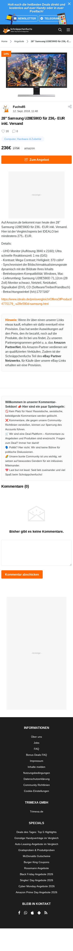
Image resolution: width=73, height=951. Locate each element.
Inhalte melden (36, 766)
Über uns (36, 736)
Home (4, 41)
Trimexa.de (36, 811)
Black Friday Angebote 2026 (36, 874)
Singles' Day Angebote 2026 (36, 880)
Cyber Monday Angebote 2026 (37, 886)
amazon (29, 148)
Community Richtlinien (36, 784)
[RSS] (45, 913)
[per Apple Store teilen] (32, 913)
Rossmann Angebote (36, 868)
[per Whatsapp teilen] (25, 913)
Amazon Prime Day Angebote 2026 (36, 892)
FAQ (36, 748)
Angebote (19, 41)
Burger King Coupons (36, 862)
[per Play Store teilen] (39, 913)
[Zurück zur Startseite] (17, 29)
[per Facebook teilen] (19, 913)
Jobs (36, 742)
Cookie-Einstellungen (36, 790)
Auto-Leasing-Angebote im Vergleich (36, 844)
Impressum (36, 760)
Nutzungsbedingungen (36, 772)
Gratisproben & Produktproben (36, 850)
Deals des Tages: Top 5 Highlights (36, 832)
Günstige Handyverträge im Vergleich (36, 838)
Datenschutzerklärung (37, 778)
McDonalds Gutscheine (36, 856)
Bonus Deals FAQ (36, 754)
